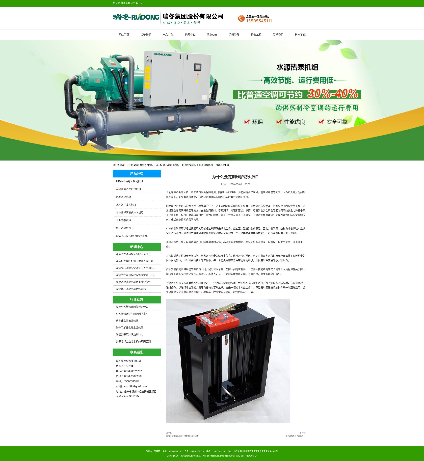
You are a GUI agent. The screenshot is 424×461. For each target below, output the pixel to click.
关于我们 (145, 34)
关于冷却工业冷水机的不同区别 (133, 341)
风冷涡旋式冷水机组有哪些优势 (133, 281)
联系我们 (278, 34)
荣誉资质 (234, 34)
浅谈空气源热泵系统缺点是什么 (133, 254)
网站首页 (123, 34)
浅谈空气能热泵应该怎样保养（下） (136, 274)
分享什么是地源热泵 (127, 320)
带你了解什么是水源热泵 (129, 327)
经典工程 (256, 34)
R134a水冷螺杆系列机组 (140, 165)
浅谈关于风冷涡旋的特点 (129, 334)
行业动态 (212, 34)
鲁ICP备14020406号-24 (246, 456)
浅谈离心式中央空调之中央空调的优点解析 (139, 268)
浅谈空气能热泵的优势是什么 (132, 306)
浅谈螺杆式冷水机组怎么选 (131, 288)
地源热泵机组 (189, 165)
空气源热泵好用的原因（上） (132, 313)
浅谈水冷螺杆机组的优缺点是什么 (134, 261)
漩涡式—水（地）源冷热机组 (132, 235)
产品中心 (167, 34)
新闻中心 (190, 34)
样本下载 (300, 34)
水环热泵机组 (223, 165)
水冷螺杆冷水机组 (126, 204)
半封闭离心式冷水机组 (167, 165)
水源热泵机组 (206, 165)
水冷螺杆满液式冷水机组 (129, 212)
